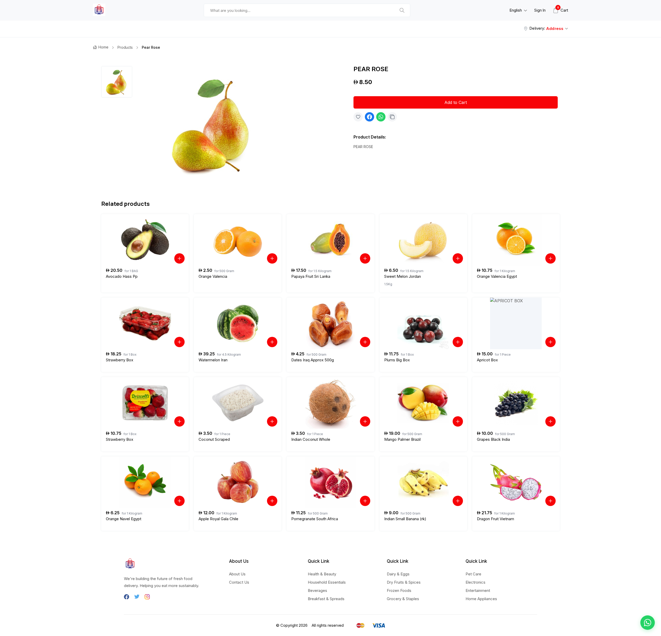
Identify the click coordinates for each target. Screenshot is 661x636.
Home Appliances (481, 598)
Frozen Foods (399, 590)
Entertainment (478, 590)
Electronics (475, 582)
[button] (647, 622)
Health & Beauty (322, 574)
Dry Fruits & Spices (404, 582)
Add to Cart (455, 102)
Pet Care (473, 574)
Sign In (540, 10)
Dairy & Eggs (398, 574)
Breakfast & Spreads (326, 598)
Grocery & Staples (403, 598)
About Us (237, 574)
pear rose (151, 47)
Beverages (317, 590)
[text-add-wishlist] (358, 116)
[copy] (392, 116)
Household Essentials (327, 582)
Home (103, 47)
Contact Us (239, 582)
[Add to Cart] (179, 258)
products (125, 47)
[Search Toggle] (476, 24)
